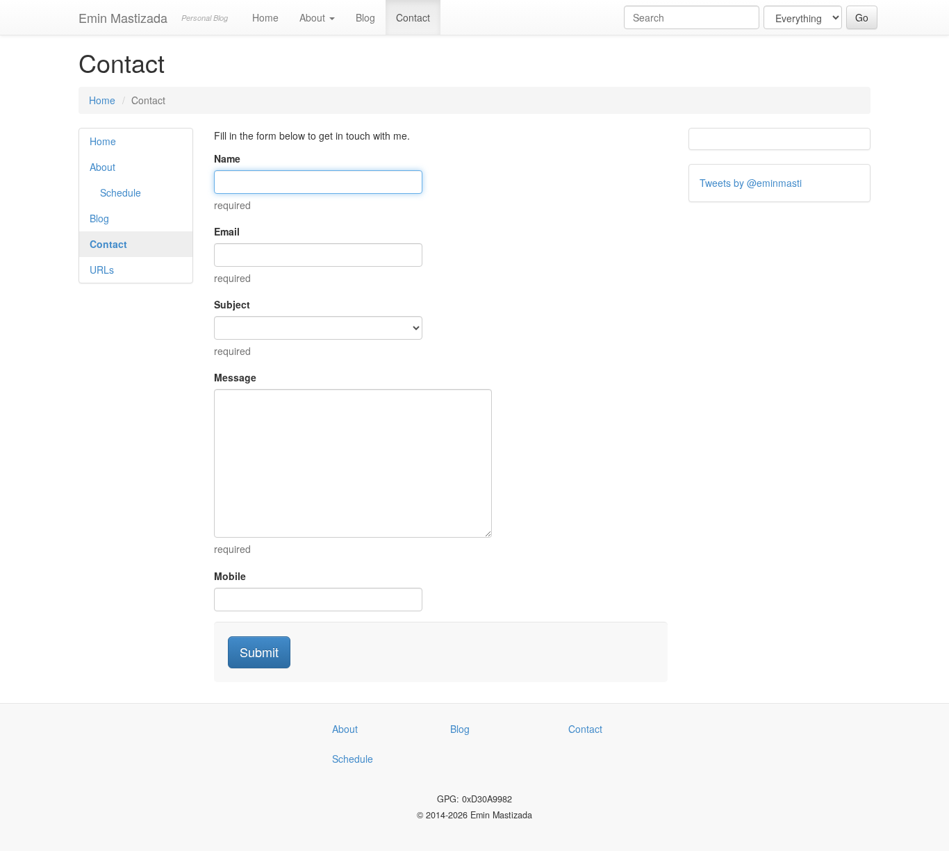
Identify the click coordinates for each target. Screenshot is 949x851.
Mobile (230, 576)
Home (265, 17)
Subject (232, 304)
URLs (102, 269)
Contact (413, 17)
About (313, 17)
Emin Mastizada (123, 17)
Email (227, 231)
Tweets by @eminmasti (751, 183)
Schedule (120, 192)
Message (235, 377)
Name (227, 158)
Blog (365, 17)
